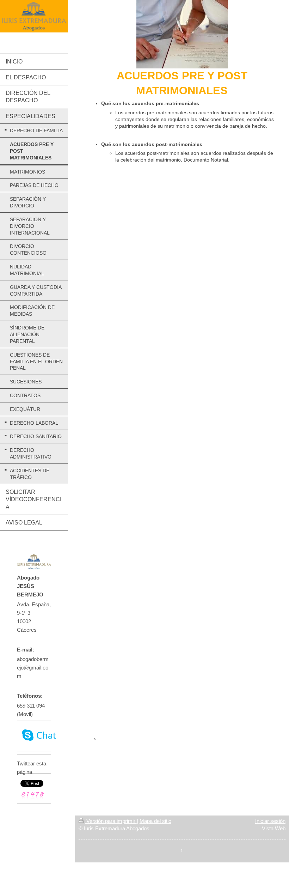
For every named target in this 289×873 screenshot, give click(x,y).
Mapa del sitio (155, 821)
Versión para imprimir (111, 821)
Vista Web (273, 828)
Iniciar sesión (270, 821)
